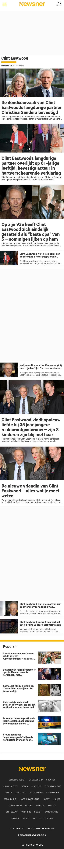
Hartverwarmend (29, 799)
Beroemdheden (17, 780)
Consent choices (32, 844)
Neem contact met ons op (40, 829)
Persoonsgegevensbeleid (32, 835)
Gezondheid (10, 799)
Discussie (36, 786)
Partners (26, 812)
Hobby (46, 799)
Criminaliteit (10, 786)
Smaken (15, 818)
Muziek (29, 805)
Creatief (50, 780)
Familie (8, 793)
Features (21, 793)
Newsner (5, 65)
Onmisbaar (11, 812)
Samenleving (51, 812)
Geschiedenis (36, 793)
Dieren (24, 786)
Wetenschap (46, 818)
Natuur (40, 805)
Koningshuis (15, 805)
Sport (25, 818)
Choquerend (36, 780)
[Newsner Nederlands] (32, 4)
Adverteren (16, 829)
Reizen (37, 812)
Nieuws (52, 805)
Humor (56, 799)
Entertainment (53, 786)
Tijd (34, 818)
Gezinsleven (52, 793)
